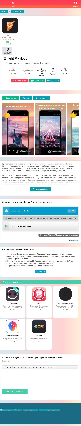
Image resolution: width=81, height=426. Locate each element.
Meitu (39, 303)
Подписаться (37, 81)
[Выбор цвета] (44, 367)
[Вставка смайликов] (29, 367)
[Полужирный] (4, 367)
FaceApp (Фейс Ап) (13, 336)
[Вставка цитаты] (51, 367)
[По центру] (22, 367)
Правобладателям (30, 410)
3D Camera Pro (12, 303)
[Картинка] (40, 367)
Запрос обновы (20, 81)
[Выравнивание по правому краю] (25, 367)
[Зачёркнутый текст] (14, 367)
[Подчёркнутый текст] (11, 367)
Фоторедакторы (17, 11)
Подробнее (40, 272)
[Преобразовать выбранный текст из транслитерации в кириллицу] (55, 367)
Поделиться (53, 81)
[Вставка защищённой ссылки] (37, 367)
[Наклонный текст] (7, 367)
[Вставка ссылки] (33, 367)
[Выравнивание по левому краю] (18, 367)
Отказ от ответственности (49, 410)
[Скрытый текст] (48, 367)
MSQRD (39, 336)
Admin (76, 240)
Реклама (18, 410)
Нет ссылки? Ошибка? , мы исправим (59, 235)
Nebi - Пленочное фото (65, 303)
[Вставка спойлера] (58, 367)
